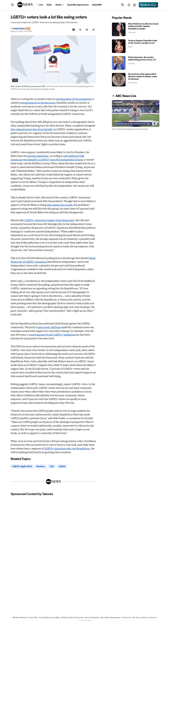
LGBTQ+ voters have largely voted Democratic (50, 220)
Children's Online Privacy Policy (72, 617)
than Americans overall (60, 204)
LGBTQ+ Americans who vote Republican (67, 448)
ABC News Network (19, 617)
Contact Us (152, 617)
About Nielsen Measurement (110, 617)
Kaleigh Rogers (19, 28)
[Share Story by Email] (86, 29)
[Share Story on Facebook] (73, 29)
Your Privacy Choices (139, 617)
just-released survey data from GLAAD (31, 129)
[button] (12, 4)
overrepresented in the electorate (37, 102)
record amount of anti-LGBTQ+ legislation (52, 334)
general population (37, 155)
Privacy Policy (33, 617)
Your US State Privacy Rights (49, 617)
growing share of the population (73, 99)
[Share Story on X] (80, 29)
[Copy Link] (93, 29)
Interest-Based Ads (92, 617)
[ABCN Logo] (25, 5)
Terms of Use (126, 617)
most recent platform (48, 327)
